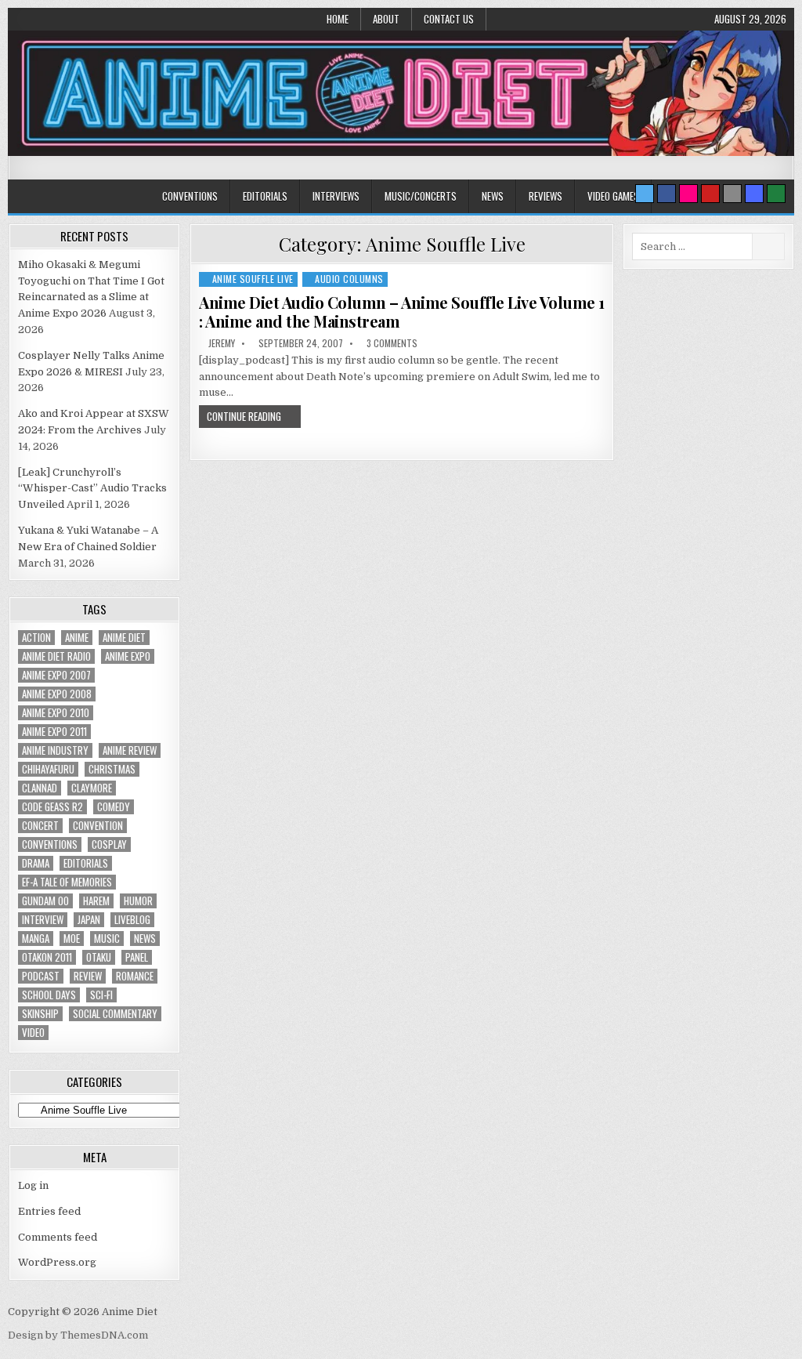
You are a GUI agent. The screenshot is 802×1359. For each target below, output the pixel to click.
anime (77, 637)
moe (71, 938)
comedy (113, 806)
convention (98, 825)
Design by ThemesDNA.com (78, 1335)
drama (35, 863)
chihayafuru (48, 769)
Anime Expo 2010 (55, 712)
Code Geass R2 (52, 806)
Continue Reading (244, 416)
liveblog (132, 919)
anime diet (124, 637)
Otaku (98, 957)
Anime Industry (55, 750)
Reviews (545, 196)
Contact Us (449, 19)
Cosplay (109, 844)
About (386, 19)
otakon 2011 (47, 957)
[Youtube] (710, 193)
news (145, 938)
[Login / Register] (776, 193)
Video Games (613, 196)
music (107, 938)
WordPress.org (57, 1262)
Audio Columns (349, 278)
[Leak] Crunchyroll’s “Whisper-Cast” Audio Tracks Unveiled (92, 488)
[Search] (732, 193)
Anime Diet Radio (56, 656)
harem (96, 900)
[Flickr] (688, 193)
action (36, 637)
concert (40, 825)
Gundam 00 (45, 900)
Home (338, 19)
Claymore (91, 788)
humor (138, 900)
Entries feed (49, 1211)
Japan (89, 919)
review (88, 976)
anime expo (127, 656)
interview (42, 919)
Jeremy (221, 343)
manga (35, 938)
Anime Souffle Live (253, 278)
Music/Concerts (421, 196)
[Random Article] (754, 193)
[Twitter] (644, 193)
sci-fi (101, 995)
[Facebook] (666, 193)
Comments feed (57, 1237)
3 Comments (392, 343)
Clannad (39, 788)
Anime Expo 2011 (54, 731)
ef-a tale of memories (67, 882)
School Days (49, 995)
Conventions (190, 196)
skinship (40, 1013)
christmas (112, 769)
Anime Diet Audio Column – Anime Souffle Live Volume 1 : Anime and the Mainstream (402, 312)
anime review (130, 750)
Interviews (335, 196)
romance (135, 976)
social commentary (115, 1013)
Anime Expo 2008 (57, 694)
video (33, 1032)
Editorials (265, 196)
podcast (41, 976)
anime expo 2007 (56, 675)
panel (136, 957)
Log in (33, 1185)
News (493, 196)
